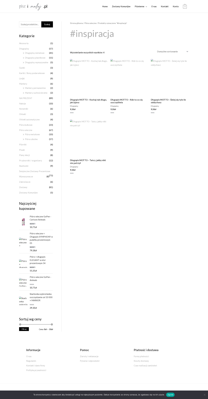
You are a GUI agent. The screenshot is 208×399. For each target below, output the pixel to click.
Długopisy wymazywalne (36, 62)
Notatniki (23, 108)
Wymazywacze (26, 176)
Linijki (22, 78)
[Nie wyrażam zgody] (204, 394)
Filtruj (24, 329)
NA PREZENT (25, 98)
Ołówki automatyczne (29, 119)
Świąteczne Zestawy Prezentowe (34, 171)
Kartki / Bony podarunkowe (32, 73)
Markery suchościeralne (36, 92)
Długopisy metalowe (34, 53)
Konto (176, 6)
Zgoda (170, 394)
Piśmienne (139, 6)
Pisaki (22, 150)
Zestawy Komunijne (121, 6)
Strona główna (76, 23)
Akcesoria (23, 43)
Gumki (22, 67)
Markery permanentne (35, 88)
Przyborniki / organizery (30, 160)
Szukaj (47, 24)
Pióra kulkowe (25, 125)
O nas (154, 6)
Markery (23, 83)
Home (105, 6)
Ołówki (22, 114)
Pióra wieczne (25, 130)
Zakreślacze (24, 182)
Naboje (22, 103)
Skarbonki (23, 166)
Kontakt (165, 6)
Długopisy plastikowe (35, 57)
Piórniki (22, 144)
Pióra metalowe (32, 134)
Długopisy (24, 48)
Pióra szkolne (31, 139)
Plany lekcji (24, 155)
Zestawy (23, 187)
